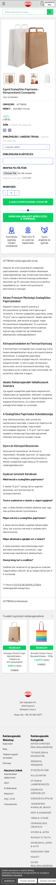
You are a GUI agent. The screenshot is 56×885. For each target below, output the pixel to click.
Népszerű (9, 793)
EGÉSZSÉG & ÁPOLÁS (42, 798)
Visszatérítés (10, 804)
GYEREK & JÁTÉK (40, 832)
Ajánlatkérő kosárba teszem (27, 201)
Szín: (17, 124)
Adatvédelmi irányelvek (12, 875)
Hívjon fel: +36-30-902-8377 (28, 714)
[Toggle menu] (3, 3)
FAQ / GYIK (9, 798)
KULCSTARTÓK (38, 775)
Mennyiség (9, 186)
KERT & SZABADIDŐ (41, 812)
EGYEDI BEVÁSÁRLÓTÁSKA (27, 584)
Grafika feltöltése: (15, 167)
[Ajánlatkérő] (48, 3)
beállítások (9, 880)
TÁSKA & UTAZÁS (39, 817)
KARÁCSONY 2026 (40, 851)
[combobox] (28, 12)
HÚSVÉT (35, 856)
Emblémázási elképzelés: (18, 154)
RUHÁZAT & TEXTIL (41, 837)
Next (51, 616)
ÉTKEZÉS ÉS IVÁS (40, 770)
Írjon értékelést (10, 97)
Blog (5, 748)
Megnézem (14, 647)
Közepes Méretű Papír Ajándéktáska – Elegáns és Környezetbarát (14, 657)
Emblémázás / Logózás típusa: (26, 138)
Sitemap (7, 763)
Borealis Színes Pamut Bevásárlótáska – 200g (41, 655)
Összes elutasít (27, 880)
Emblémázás (10, 788)
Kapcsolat (8, 743)
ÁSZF (6, 782)
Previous (48, 616)
